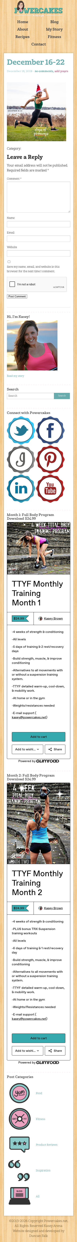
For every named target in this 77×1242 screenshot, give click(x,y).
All (37, 1196)
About (22, 30)
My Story (54, 30)
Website (12, 247)
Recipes (22, 37)
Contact (38, 44)
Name (11, 218)
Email (10, 232)
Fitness (54, 37)
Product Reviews (46, 1145)
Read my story (15, 376)
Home (22, 22)
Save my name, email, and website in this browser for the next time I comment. (33, 269)
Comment (14, 178)
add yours (61, 71)
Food (39, 1093)
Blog (54, 22)
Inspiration (43, 1170)
